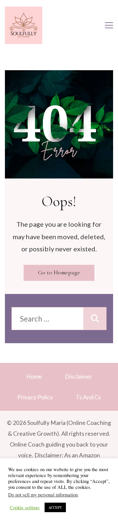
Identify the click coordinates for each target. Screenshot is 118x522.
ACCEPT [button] (55, 507)
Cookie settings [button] (25, 508)
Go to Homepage (59, 272)
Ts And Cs (88, 397)
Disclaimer (78, 376)
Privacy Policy (35, 397)
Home (34, 376)
